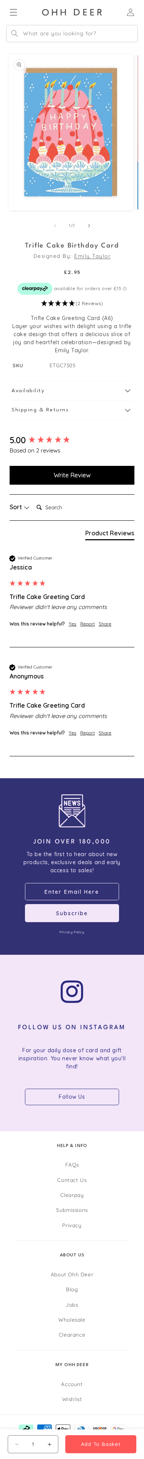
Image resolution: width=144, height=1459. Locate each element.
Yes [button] (72, 624)
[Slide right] (89, 225)
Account (72, 1384)
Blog (72, 1289)
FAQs (72, 1164)
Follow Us (72, 1096)
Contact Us (71, 1180)
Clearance (72, 1334)
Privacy (71, 1225)
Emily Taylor (92, 256)
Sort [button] (16, 507)
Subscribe (72, 913)
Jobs (72, 1304)
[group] (72, 440)
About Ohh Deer (72, 1274)
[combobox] (72, 33)
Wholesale (71, 1319)
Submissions (72, 1209)
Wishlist (72, 1399)
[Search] (14, 33)
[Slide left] (55, 225)
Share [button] (105, 624)
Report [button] (87, 624)
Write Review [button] (72, 475)
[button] (72, 304)
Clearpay (72, 1195)
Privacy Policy (72, 932)
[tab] (109, 534)
